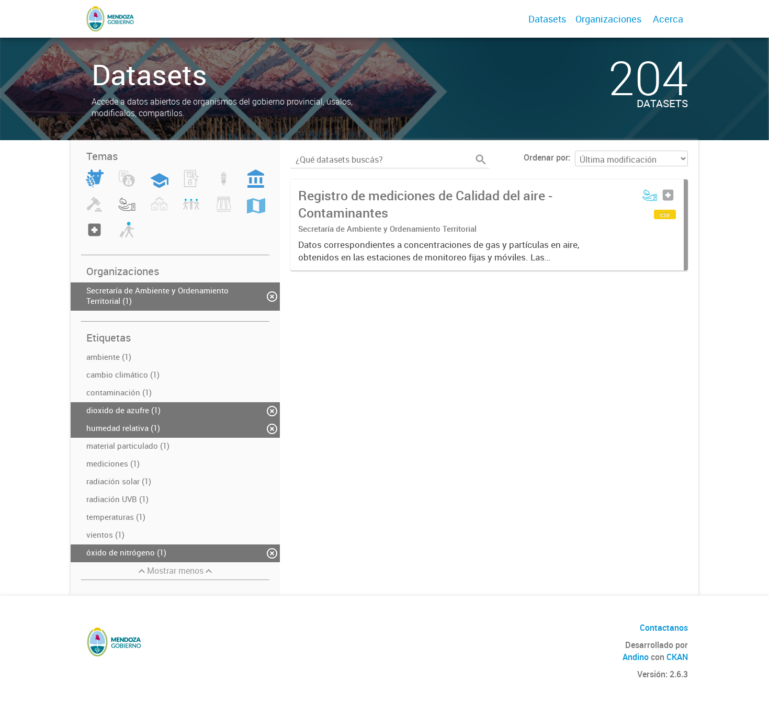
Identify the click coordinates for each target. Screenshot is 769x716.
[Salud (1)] (94, 236)
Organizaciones (608, 19)
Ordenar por (546, 157)
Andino (636, 657)
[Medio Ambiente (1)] (127, 210)
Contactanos (664, 627)
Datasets (547, 19)
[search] (480, 159)
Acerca (668, 19)
